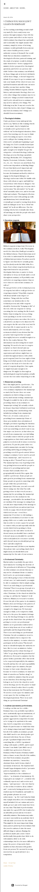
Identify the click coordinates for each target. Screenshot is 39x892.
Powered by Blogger (21, 885)
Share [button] (5, 863)
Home (6, 8)
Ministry (10, 866)
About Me (14, 8)
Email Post (12, 863)
